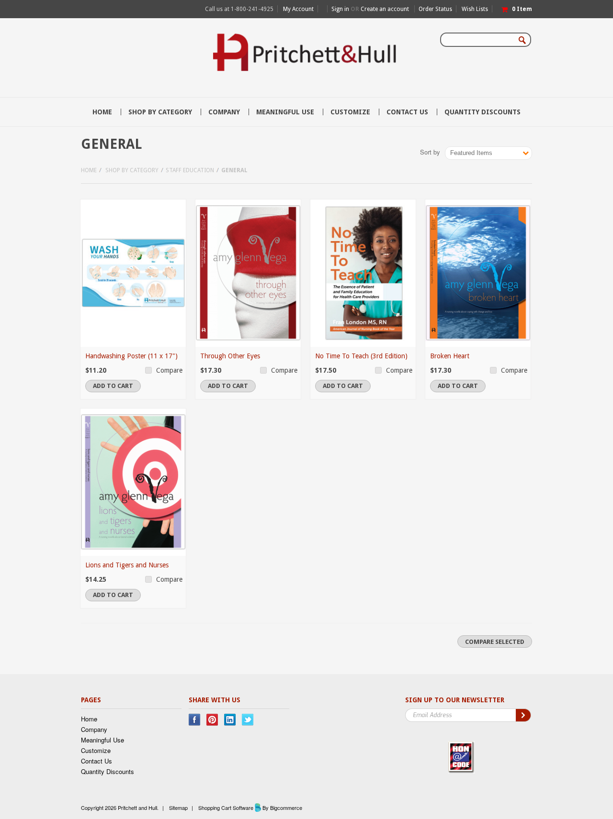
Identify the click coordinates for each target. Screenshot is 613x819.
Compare (169, 370)
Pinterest (212, 720)
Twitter (248, 720)
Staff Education (190, 170)
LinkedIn (230, 720)
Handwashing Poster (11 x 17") (131, 356)
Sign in (340, 9)
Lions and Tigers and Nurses (127, 565)
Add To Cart (113, 385)
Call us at (239, 9)
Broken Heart (449, 356)
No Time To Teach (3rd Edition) (361, 356)
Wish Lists (475, 9)
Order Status (435, 9)
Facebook (195, 720)
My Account (298, 9)
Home (89, 170)
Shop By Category (160, 112)
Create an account (385, 9)
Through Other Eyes (230, 356)
